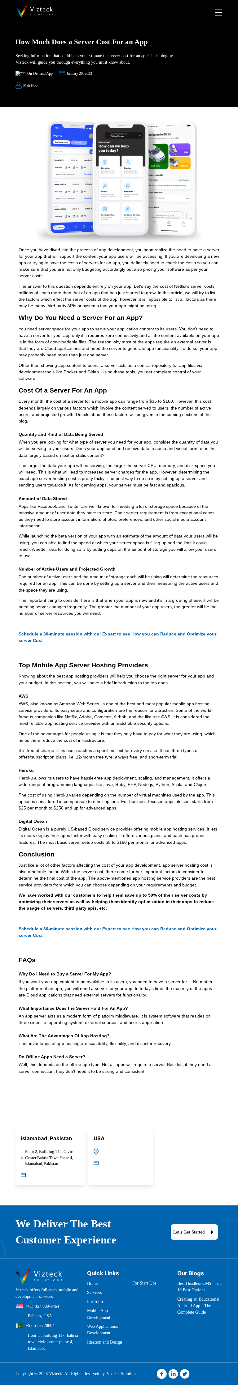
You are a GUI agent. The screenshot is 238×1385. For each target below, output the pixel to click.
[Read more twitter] (185, 1374)
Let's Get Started (189, 1232)
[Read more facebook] (162, 1374)
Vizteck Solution (121, 1373)
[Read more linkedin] (173, 1374)
